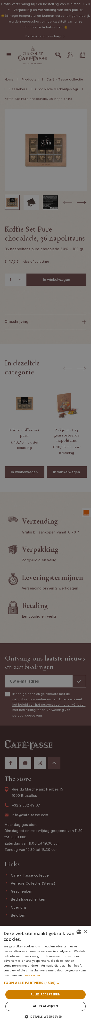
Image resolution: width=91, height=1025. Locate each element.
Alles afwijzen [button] (45, 1006)
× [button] (85, 932)
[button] (45, 983)
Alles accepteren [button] (45, 994)
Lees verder (32, 975)
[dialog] (45, 512)
